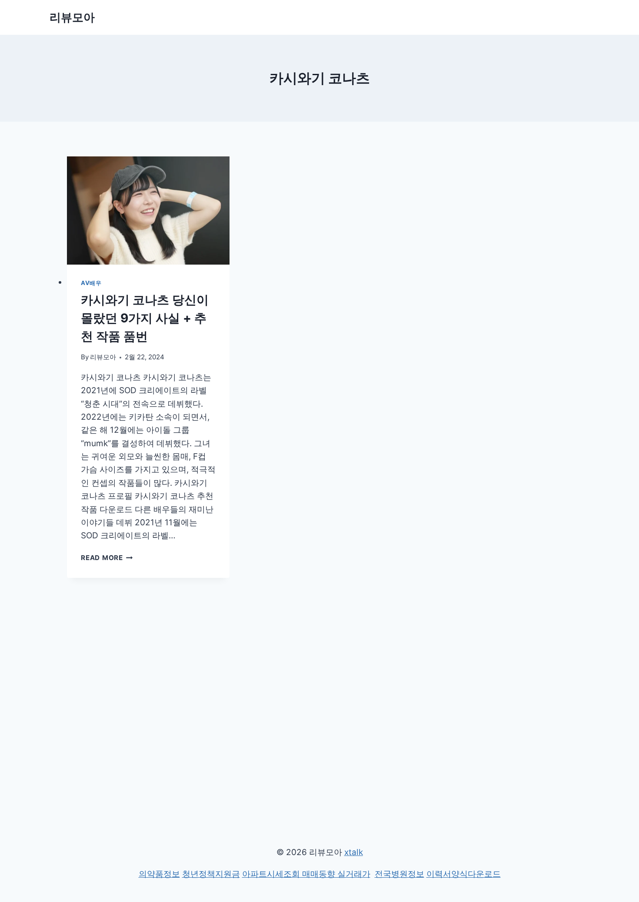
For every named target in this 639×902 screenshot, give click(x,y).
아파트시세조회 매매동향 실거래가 (306, 874)
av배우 (91, 282)
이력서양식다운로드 (463, 874)
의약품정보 (159, 874)
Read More (105, 558)
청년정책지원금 (211, 874)
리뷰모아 (103, 357)
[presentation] (148, 210)
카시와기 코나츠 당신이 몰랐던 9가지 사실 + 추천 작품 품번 (145, 318)
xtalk (353, 852)
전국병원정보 (399, 874)
